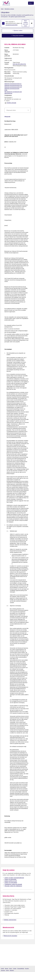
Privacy (10, 968)
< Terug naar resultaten (17, 35)
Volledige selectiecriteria (10, 919)
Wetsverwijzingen (9, 81)
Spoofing (27, 968)
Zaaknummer (8, 58)
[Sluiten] (31, 23)
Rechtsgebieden (8, 67)
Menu (30, 3)
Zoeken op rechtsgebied (10, 882)
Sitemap (6, 968)
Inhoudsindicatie (9, 76)
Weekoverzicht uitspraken (10, 935)
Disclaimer (12, 970)
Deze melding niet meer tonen (25, 23)
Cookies (14, 968)
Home (2, 8)
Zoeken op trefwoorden (10, 879)
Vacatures (3, 970)
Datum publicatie (7, 55)
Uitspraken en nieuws (9, 8)
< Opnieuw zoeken (17, 30)
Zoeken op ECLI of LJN (10, 881)
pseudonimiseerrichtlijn (12, 25)
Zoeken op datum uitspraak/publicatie (14, 877)
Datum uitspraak (7, 50)
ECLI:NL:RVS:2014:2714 (19, 64)
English (2, 968)
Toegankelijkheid (20, 968)
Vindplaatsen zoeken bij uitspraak (13, 884)
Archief (7, 970)
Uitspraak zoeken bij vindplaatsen (13, 886)
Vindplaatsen (8, 95)
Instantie (6, 47)
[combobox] (17, 110)
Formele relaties (6, 63)
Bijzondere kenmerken (7, 72)
